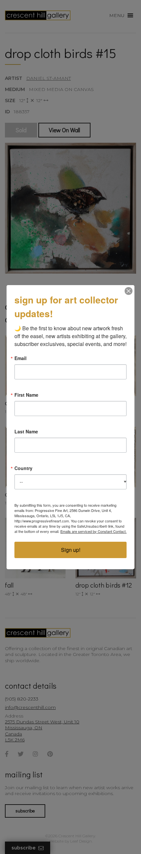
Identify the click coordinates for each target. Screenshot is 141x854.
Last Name (26, 431)
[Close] (128, 291)
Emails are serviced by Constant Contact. (93, 531)
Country (23, 468)
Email (20, 358)
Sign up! (70, 550)
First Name (26, 394)
